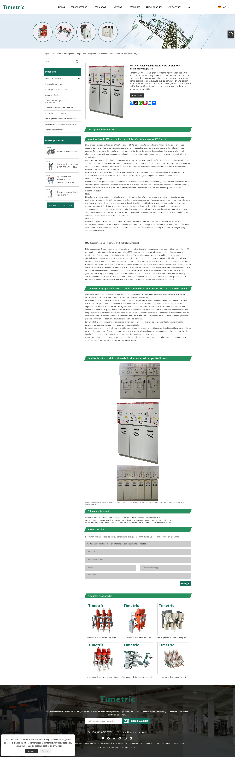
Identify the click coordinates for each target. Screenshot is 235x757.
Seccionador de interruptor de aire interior (139, 677)
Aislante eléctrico (52, 95)
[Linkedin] (108, 738)
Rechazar (31, 751)
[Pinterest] (120, 738)
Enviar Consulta (136, 95)
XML (117, 747)
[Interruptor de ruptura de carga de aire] (173, 618)
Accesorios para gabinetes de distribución (57, 101)
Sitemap (106, 747)
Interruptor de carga (72, 54)
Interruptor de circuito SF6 (56, 113)
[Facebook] (103, 738)
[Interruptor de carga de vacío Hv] (173, 657)
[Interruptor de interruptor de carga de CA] (102, 618)
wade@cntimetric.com (134, 732)
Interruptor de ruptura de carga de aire (173, 638)
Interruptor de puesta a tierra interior (60, 119)
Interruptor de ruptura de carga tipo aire (103, 677)
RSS (112, 747)
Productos (57, 54)
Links (100, 747)
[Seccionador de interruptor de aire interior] (138, 657)
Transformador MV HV (54, 130)
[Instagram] (125, 738)
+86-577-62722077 (102, 732)
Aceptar (45, 751)
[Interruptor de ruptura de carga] (138, 618)
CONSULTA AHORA (139, 720)
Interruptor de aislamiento (56, 89)
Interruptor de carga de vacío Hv (173, 677)
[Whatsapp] (131, 738)
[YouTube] (114, 738)
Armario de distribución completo (59, 108)
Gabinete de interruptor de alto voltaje (61, 124)
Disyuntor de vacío (53, 78)
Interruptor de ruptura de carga (138, 638)
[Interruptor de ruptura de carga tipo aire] (102, 657)
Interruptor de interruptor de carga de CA (103, 638)
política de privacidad (129, 747)
